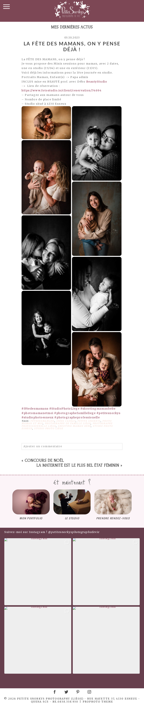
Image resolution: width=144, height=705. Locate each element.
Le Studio (72, 518)
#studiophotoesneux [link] (38, 417)
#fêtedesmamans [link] (35, 408)
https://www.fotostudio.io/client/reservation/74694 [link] (61, 90)
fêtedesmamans (42, 421)
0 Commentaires (40, 436)
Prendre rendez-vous (113, 518)
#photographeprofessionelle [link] (77, 417)
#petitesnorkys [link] (109, 413)
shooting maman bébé (74, 426)
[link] (96, 81)
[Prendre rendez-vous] (113, 501)
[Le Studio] (72, 501)
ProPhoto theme (98, 701)
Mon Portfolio (31, 518)
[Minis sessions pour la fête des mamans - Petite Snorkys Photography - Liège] (46, 122)
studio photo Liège (48, 428)
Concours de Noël (44, 460)
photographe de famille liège (68, 423)
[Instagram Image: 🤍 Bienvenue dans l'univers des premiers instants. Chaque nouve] (106, 571)
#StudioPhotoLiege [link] (64, 408)
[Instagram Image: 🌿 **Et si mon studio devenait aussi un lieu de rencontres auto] (37, 571)
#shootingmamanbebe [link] (98, 408)
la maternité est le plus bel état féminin (78, 465)
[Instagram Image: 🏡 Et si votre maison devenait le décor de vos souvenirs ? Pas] (37, 640)
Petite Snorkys (88, 421)
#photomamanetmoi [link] (37, 413)
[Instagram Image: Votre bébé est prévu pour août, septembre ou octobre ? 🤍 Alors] (106, 640)
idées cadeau (66, 421)
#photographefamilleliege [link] (75, 413)
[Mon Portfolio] (31, 501)
